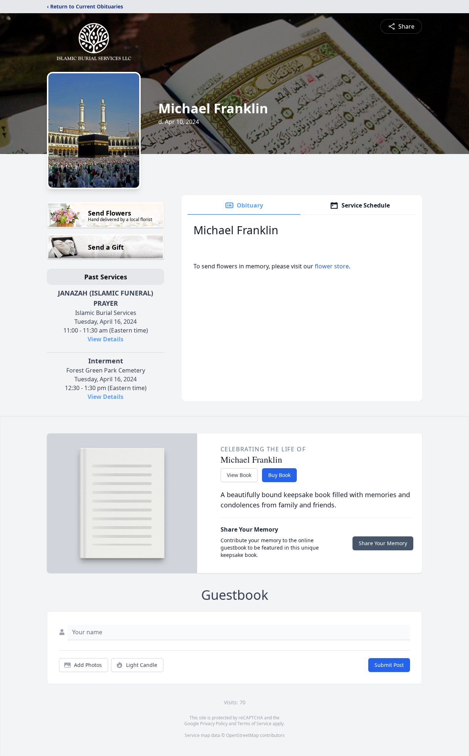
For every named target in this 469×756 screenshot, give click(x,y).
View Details (105, 339)
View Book (239, 474)
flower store (332, 266)
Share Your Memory (383, 543)
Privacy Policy (214, 723)
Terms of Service (254, 723)
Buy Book (279, 474)
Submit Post (389, 664)
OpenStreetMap (242, 735)
